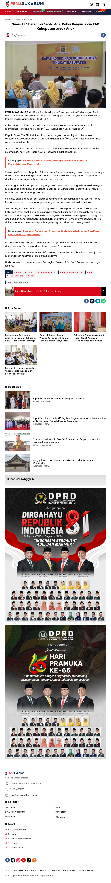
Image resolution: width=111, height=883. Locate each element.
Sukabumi (10, 807)
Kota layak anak (16, 275)
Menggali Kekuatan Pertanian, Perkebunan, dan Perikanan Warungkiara (63, 462)
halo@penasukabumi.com (23, 795)
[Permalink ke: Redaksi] (8, 35)
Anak (18, 272)
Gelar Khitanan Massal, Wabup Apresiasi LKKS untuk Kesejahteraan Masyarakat (54, 338)
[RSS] (34, 860)
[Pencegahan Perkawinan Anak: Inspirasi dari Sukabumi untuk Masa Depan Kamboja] (21, 322)
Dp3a (29, 272)
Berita (58, 807)
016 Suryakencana (17, 829)
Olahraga (60, 817)
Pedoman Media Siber (63, 870)
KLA (90, 272)
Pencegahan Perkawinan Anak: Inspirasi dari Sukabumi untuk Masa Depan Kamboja (20, 338)
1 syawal (12, 834)
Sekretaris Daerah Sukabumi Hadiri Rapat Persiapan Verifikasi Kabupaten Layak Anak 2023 (89, 338)
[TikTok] (29, 860)
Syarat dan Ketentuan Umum (20, 870)
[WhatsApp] (103, 301)
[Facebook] (86, 301)
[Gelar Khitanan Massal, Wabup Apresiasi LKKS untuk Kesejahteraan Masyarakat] (55, 322)
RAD (32, 275)
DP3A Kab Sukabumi (47, 272)
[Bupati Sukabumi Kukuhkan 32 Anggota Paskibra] (17, 400)
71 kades (12, 843)
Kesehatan (10, 816)
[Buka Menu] (97, 4)
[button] (91, 4)
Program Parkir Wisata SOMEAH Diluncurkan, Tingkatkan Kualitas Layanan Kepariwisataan (66, 441)
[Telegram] (97, 301)
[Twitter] (92, 301)
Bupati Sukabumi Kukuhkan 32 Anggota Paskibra (58, 398)
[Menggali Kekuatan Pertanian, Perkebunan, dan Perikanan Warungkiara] (17, 463)
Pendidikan (61, 811)
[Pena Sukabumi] (25, 4)
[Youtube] (23, 860)
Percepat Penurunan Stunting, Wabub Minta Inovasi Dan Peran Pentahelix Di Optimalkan (20, 371)
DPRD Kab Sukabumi (15, 811)
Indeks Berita (86, 870)
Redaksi (15, 34)
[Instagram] (18, 860)
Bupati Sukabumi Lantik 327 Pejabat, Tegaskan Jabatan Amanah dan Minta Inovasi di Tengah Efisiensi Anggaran (69, 420)
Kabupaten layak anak (73, 272)
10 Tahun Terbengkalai (19, 838)
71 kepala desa (15, 847)
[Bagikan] (103, 35)
